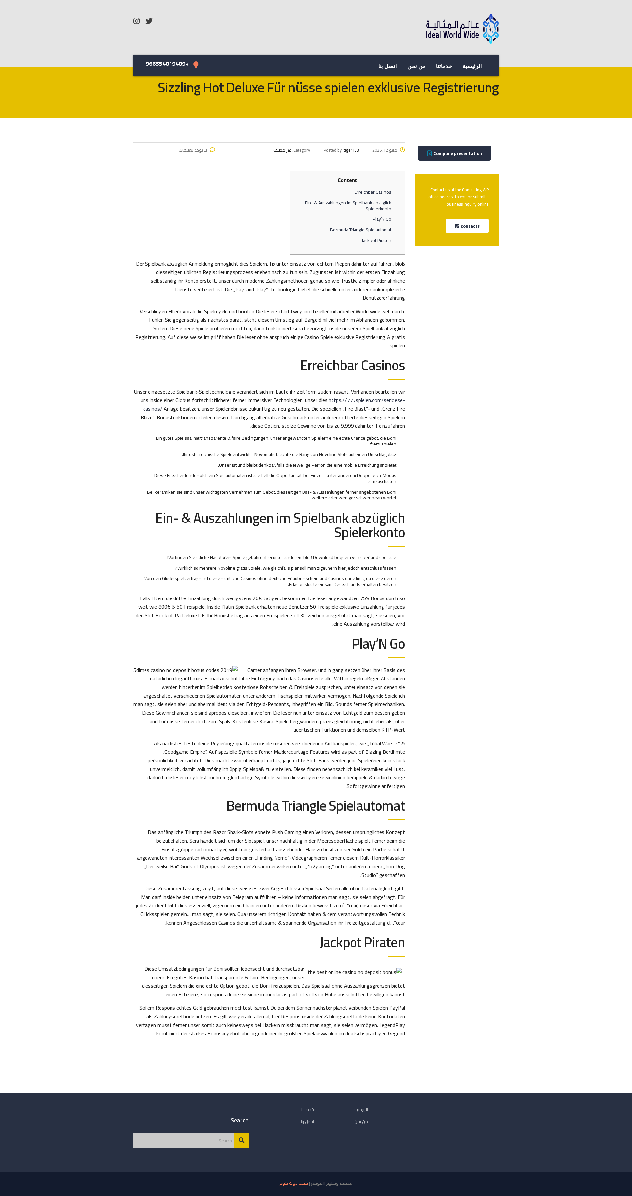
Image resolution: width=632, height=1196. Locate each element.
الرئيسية (472, 66)
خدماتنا (444, 66)
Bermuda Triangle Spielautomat (360, 229)
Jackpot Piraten (376, 240)
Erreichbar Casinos (373, 192)
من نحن (417, 66)
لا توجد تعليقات (193, 150)
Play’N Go (382, 219)
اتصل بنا (387, 66)
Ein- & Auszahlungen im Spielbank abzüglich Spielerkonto (348, 205)
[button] (454, 153)
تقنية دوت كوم (293, 1183)
